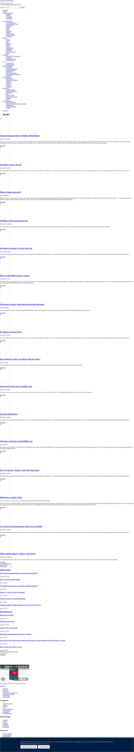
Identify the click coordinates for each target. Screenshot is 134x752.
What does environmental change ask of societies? (16, 634)
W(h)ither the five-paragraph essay (14, 221)
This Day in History (11, 52)
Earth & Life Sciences (11, 69)
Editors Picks (5, 570)
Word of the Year (10, 60)
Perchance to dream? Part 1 (11, 332)
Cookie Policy (6, 695)
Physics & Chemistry (11, 73)
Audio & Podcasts (10, 90)
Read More (3, 145)
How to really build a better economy (15, 276)
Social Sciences (7, 77)
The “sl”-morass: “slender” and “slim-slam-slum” (20, 470)
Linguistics (9, 57)
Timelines (8, 98)
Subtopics (5, 110)
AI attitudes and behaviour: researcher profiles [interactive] (19, 586)
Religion (8, 32)
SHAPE (8, 108)
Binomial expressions (6, 615)
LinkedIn (8, 14)
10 (1, 563)
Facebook (5, 10)
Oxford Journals (7, 735)
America (8, 41)
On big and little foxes (7, 621)
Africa (7, 39)
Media (7, 28)
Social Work (9, 85)
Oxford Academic (7, 733)
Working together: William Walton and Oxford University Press (20, 605)
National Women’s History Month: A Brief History (20, 136)
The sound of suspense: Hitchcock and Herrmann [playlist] (18, 573)
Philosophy (9, 31)
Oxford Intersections (11, 106)
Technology (9, 76)
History (5, 38)
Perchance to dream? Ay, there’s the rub (16, 248)
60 (3, 563)
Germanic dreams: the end (10, 165)
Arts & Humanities (7, 21)
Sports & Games (10, 34)
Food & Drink (9, 25)
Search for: (2, 7)
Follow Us (5, 690)
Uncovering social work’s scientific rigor (16, 386)
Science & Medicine (8, 66)
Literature (8, 27)
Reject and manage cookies (29, 746)
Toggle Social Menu (8, 13)
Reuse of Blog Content (8, 694)
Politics (8, 84)
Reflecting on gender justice (11, 497)
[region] (67, 744)
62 (6, 563)
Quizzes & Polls (10, 95)
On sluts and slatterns (8, 414)
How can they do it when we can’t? (11, 647)
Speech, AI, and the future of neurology (12, 592)
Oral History (9, 50)
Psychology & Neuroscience (13, 74)
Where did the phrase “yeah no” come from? (18, 554)
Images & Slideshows (11, 91)
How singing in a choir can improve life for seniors (20, 359)
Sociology (8, 87)
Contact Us (6, 691)
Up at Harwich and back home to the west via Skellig (21, 526)
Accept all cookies (43, 746)
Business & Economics (12, 80)
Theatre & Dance (10, 35)
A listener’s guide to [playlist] (13, 599)
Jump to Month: (4, 565)
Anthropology (9, 78)
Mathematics (9, 71)
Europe (8, 46)
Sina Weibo (9, 17)
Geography (9, 83)
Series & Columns (7, 101)
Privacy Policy (4, 661)
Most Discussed (6, 612)
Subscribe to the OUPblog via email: (9, 651)
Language (5, 55)
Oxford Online (6, 736)
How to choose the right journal (10, 579)
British (7, 45)
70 (8, 563)
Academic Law (10, 63)
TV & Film (9, 36)
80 (10, 563)
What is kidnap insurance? (10, 192)
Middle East (9, 49)
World (7, 53)
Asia (7, 42)
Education (8, 81)
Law (4, 62)
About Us (5, 688)
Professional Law (10, 64)
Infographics (9, 92)
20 (2, 563)
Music (7, 29)
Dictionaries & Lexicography (13, 56)
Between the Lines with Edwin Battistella (16, 103)
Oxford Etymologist (11, 59)
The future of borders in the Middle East (16, 441)
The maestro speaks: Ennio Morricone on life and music (22, 304)
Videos (8, 99)
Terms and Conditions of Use (10, 693)
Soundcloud (9, 18)
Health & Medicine (11, 70)
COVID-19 (9, 67)
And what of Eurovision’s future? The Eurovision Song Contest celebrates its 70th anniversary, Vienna (32, 640)
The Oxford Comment (11, 96)
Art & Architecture (10, 22)
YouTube (8, 15)
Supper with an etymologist (8, 628)
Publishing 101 (10, 105)
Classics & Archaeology (12, 24)
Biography (8, 43)
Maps (7, 94)
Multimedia (6, 88)
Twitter (5, 11)
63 (7, 563)
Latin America (9, 48)
